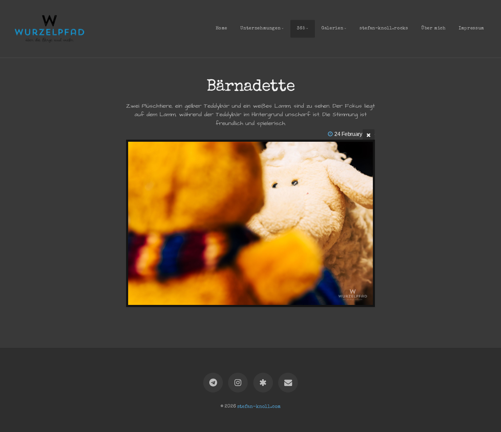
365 (301, 28)
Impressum (471, 28)
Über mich (433, 28)
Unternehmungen (260, 28)
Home (222, 28)
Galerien (332, 28)
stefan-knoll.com (258, 406)
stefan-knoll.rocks (384, 28)
